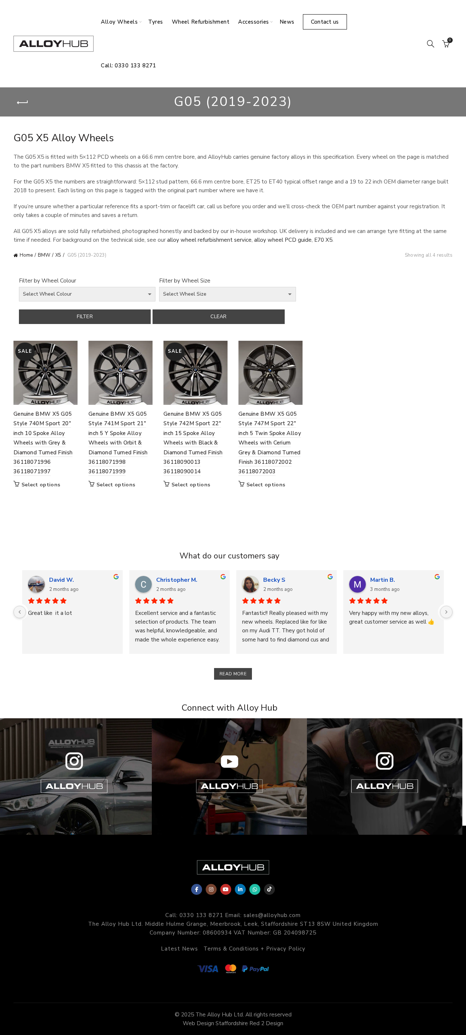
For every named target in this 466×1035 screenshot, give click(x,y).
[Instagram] (211, 889)
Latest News (179, 948)
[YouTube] (225, 889)
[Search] (431, 43)
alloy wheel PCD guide (283, 240)
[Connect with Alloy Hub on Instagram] (384, 776)
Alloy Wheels (119, 21)
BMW (44, 255)
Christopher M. (176, 580)
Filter (85, 316)
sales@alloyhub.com (272, 915)
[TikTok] (269, 889)
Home (26, 255)
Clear (218, 316)
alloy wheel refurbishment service (209, 240)
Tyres (155, 21)
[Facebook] (196, 889)
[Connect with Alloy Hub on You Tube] (229, 776)
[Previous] (19, 612)
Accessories (253, 21)
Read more (233, 674)
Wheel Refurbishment (201, 21)
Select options (40, 485)
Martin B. (382, 580)
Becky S (274, 580)
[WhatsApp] (254, 889)
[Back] (22, 102)
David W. (61, 580)
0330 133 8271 (201, 915)
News (287, 21)
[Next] (446, 612)
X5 (58, 255)
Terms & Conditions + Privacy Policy (254, 948)
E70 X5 (323, 240)
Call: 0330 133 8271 (128, 65)
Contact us (325, 21)
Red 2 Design (266, 1023)
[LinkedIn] (240, 889)
